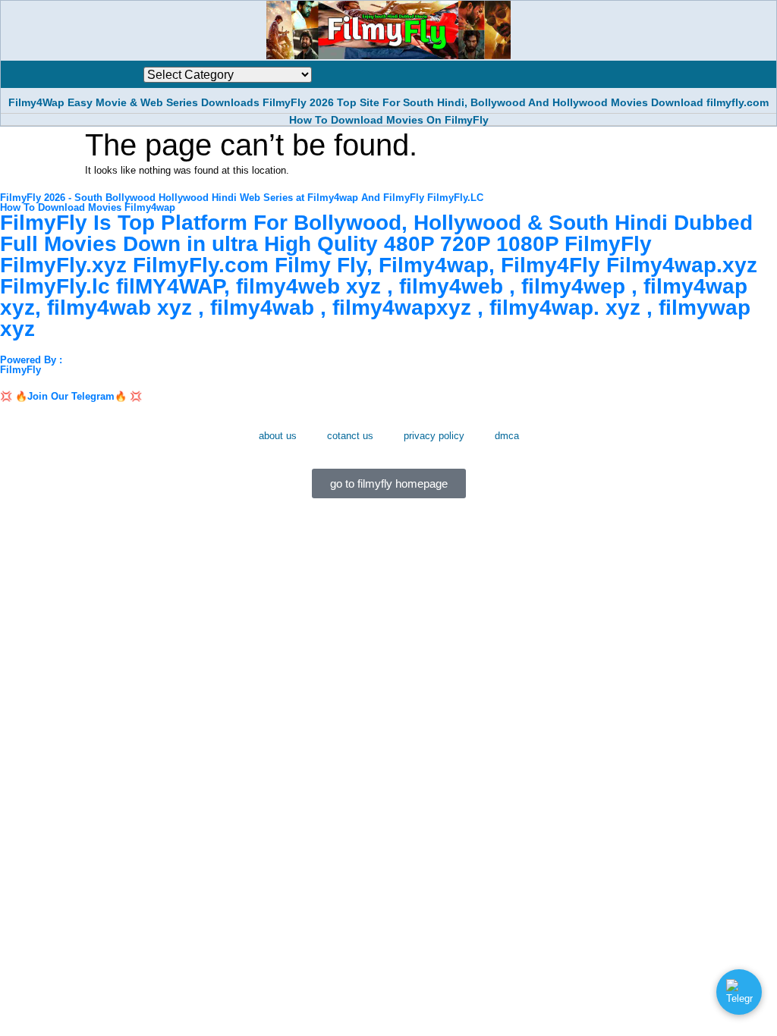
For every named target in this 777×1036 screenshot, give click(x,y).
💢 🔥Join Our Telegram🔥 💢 (71, 396)
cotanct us (350, 435)
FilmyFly (20, 369)
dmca (507, 435)
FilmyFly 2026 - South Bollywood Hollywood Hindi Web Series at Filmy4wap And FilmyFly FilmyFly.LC (241, 197)
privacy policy (434, 435)
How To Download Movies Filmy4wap (87, 207)
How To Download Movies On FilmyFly (389, 120)
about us (278, 435)
